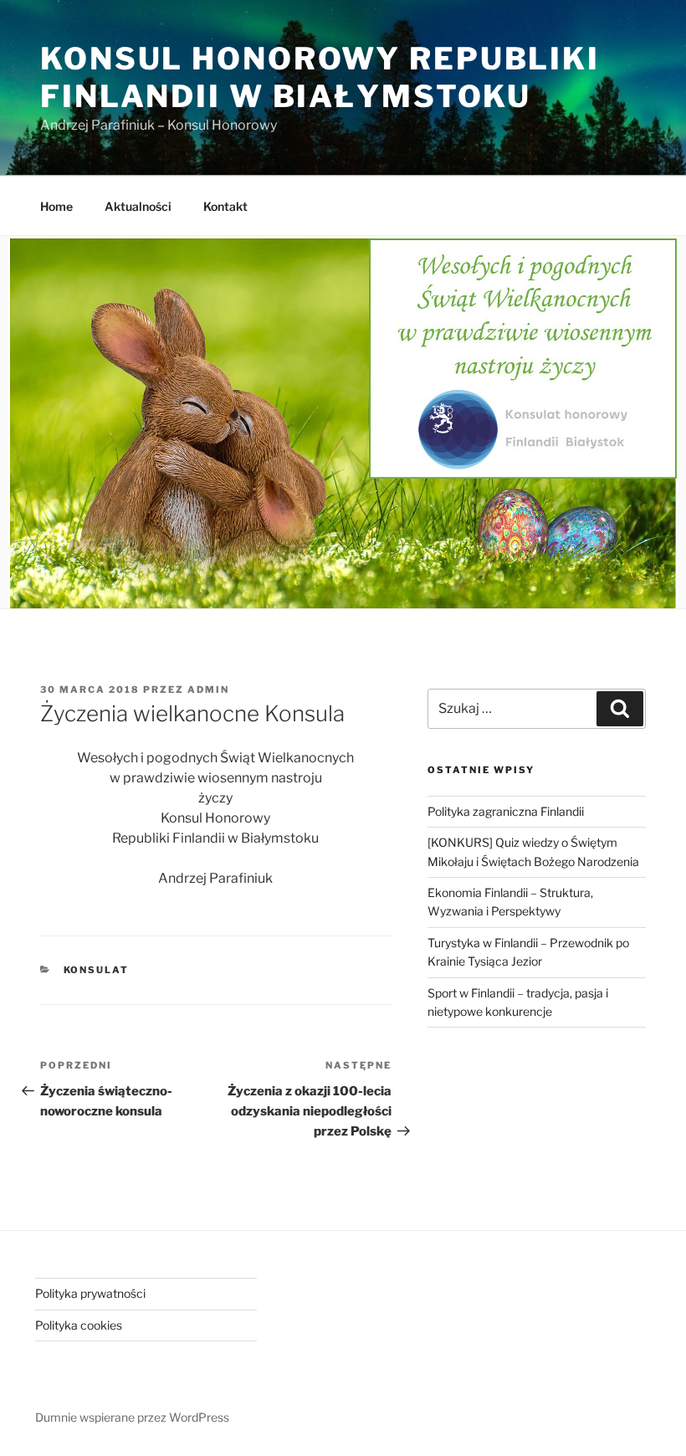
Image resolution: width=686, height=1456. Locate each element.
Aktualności (138, 206)
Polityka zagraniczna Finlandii (505, 811)
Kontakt (225, 206)
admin (208, 689)
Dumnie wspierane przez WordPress (132, 1417)
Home (56, 206)
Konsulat (97, 970)
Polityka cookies (78, 1325)
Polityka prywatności (90, 1293)
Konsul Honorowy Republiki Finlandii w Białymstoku (320, 77)
